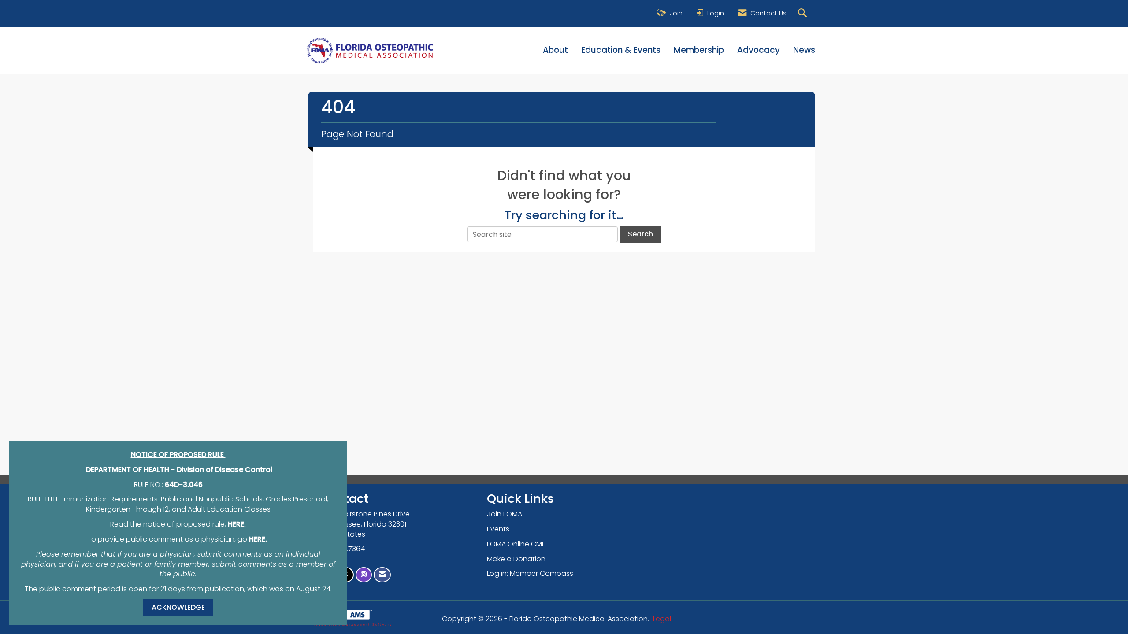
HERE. (237, 524)
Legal (662, 619)
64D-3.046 (184, 484)
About (555, 50)
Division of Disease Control (224, 469)
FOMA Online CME (516, 544)
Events (498, 529)
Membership (699, 50)
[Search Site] (803, 13)
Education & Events (620, 50)
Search (640, 234)
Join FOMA (504, 514)
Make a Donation (516, 559)
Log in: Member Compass (530, 573)
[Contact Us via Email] (382, 574)
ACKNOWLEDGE (178, 607)
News (804, 50)
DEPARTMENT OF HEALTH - (131, 469)
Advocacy (758, 50)
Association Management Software (352, 624)
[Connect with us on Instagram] (364, 574)
